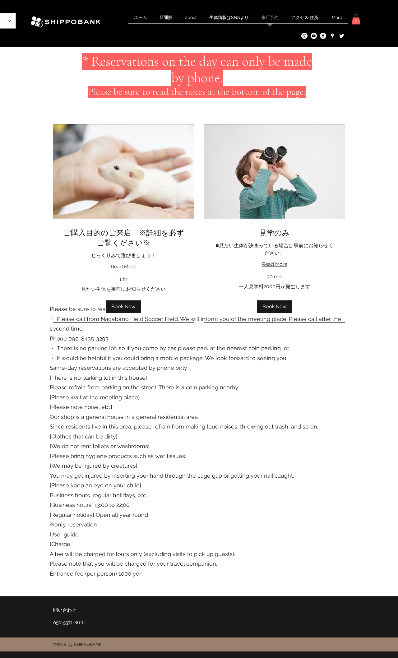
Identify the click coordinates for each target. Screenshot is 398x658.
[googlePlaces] (332, 36)
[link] (123, 238)
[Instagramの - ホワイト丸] (304, 36)
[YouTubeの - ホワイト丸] (314, 36)
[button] (356, 19)
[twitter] (342, 36)
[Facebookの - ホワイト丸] (323, 36)
